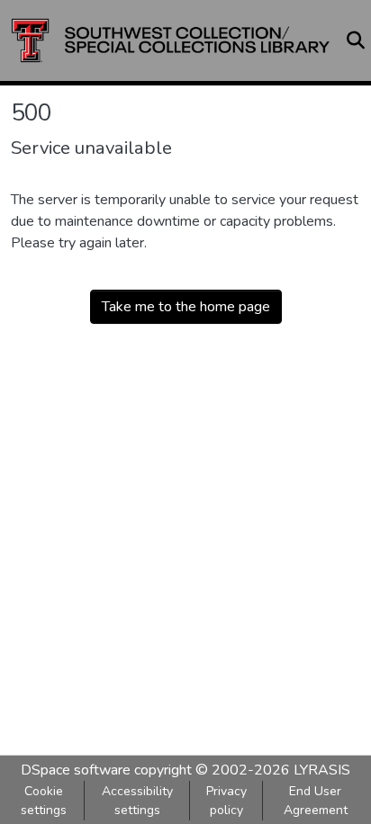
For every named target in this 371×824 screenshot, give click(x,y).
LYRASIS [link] (322, 770)
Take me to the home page (186, 307)
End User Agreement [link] (316, 801)
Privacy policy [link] (226, 801)
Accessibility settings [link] (137, 801)
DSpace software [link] (76, 770)
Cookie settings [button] (44, 801)
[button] (170, 40)
